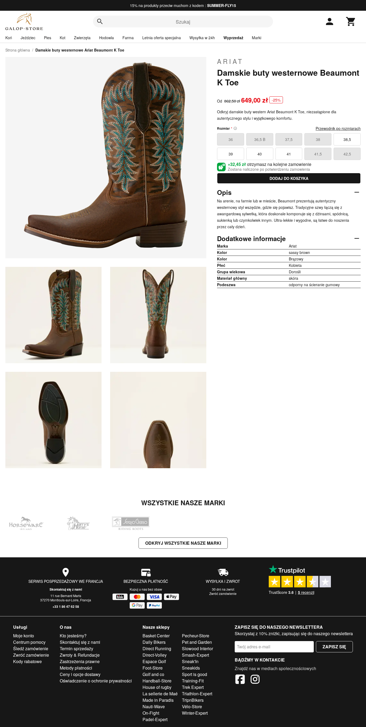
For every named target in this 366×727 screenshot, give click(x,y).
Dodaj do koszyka (289, 178)
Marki (256, 37)
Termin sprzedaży (76, 648)
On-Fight (151, 713)
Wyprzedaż (233, 37)
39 (231, 154)
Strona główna (17, 50)
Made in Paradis (158, 700)
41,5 (318, 154)
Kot (62, 37)
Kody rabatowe (27, 661)
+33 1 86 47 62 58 (66, 606)
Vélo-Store (192, 706)
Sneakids (191, 668)
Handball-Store (157, 681)
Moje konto (23, 636)
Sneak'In (190, 661)
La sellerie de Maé (160, 693)
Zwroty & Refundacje (80, 655)
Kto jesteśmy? (73, 636)
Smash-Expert (195, 655)
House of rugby (157, 687)
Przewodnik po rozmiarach (338, 128)
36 (231, 139)
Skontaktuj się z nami (66, 589)
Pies (47, 37)
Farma (128, 37)
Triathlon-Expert (197, 693)
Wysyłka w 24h (202, 37)
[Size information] (235, 128)
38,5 (347, 139)
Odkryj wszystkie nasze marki (183, 543)
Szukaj (183, 21)
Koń (8, 37)
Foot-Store (153, 668)
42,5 (347, 154)
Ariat (230, 61)
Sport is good (194, 674)
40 (259, 154)
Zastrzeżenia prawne (80, 661)
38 (318, 139)
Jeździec (28, 37)
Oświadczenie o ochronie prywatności (96, 681)
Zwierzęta (82, 37)
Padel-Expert (155, 719)
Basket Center (156, 636)
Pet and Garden (197, 642)
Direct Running (157, 648)
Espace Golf (154, 661)
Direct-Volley (155, 655)
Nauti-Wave (154, 706)
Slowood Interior (197, 648)
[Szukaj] (100, 21)
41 (289, 154)
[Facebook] (240, 680)
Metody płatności (76, 668)
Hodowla (106, 37)
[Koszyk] (351, 21)
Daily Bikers (154, 642)
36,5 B (259, 139)
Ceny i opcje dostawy (80, 674)
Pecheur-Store (195, 636)
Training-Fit (193, 681)
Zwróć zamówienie (223, 593)
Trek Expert (193, 687)
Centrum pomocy (29, 642)
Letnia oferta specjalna (161, 37)
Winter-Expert (195, 713)
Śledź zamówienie (30, 648)
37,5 (289, 139)
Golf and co (153, 674)
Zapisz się (334, 647)
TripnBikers (193, 700)
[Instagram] (255, 680)
